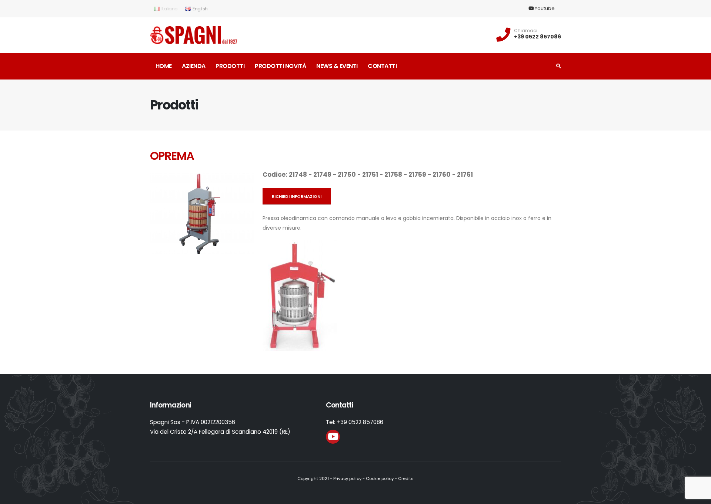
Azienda (194, 66)
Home (164, 66)
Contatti (382, 66)
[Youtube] (333, 437)
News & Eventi (337, 66)
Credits (406, 478)
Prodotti (230, 66)
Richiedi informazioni (296, 196)
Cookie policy (380, 478)
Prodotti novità (280, 66)
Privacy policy (347, 478)
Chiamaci (525, 30)
